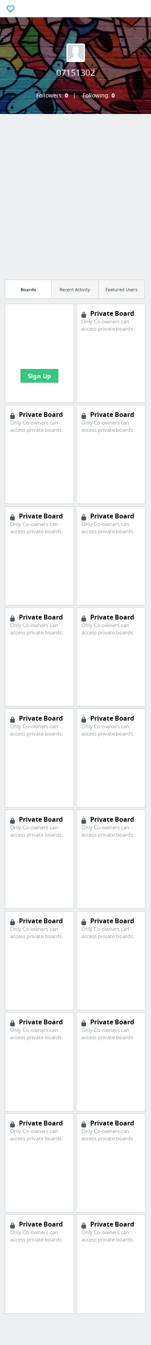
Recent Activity (75, 289)
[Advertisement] (75, 194)
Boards (28, 289)
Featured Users (121, 289)
